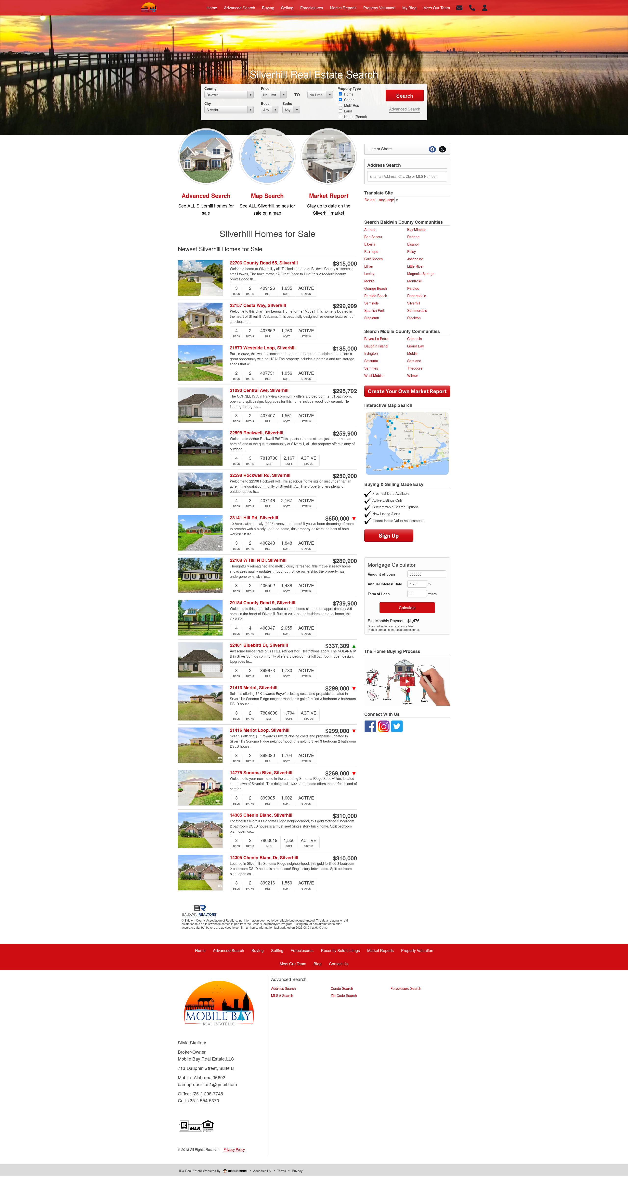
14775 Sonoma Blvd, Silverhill (261, 772)
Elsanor (413, 244)
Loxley (369, 273)
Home (348, 94)
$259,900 (345, 433)
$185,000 (345, 348)
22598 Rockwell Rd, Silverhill (260, 475)
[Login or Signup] (484, 7)
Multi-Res (351, 105)
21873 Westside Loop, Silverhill (263, 347)
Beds (265, 103)
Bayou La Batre (376, 338)
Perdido (413, 288)
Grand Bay (415, 346)
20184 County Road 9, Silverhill (262, 602)
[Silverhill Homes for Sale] (206, 155)
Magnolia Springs (420, 273)
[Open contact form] (459, 7)
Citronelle (414, 338)
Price (265, 88)
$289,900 (345, 561)
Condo (348, 99)
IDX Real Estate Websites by (200, 1170)
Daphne (413, 236)
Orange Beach (375, 288)
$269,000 (341, 773)
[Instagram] (384, 725)
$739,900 (345, 603)
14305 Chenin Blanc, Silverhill (261, 815)
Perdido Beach (375, 295)
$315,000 (345, 263)
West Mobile (373, 375)
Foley (411, 251)
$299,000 (341, 688)
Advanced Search (404, 109)
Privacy (297, 1170)
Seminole (371, 303)
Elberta (369, 244)
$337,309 (341, 646)
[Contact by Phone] (472, 7)
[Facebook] (370, 725)
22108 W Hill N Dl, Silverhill (258, 560)
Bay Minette (416, 229)
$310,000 (345, 815)
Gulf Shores (373, 258)
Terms (281, 1170)
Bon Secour (373, 236)
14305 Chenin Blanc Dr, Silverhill (264, 857)
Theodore (414, 368)
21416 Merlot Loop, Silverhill (259, 730)
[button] (407, 681)
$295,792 (345, 391)
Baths (287, 103)
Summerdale (417, 310)
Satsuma (371, 360)
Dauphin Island (376, 346)
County (210, 88)
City (207, 103)
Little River (415, 266)
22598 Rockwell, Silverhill (256, 432)
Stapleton (371, 317)
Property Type (349, 88)
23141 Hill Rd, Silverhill (254, 517)
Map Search (267, 195)
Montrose (414, 280)
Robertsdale (416, 295)
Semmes (371, 368)
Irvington (371, 353)
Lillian (368, 266)
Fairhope (371, 251)
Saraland (414, 360)
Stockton (414, 317)
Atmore (370, 229)
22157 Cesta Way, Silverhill (258, 305)
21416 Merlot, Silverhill (253, 687)
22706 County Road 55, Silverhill (264, 262)
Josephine (415, 258)
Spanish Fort (374, 310)
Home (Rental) (355, 116)
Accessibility (262, 1170)
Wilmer (412, 375)
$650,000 (341, 518)
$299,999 (345, 306)
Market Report (328, 195)
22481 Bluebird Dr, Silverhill (259, 645)
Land (347, 111)
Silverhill (413, 303)
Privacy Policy (234, 1149)
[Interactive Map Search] (407, 443)
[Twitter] (397, 725)
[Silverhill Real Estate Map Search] (267, 155)
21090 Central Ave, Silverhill (259, 390)
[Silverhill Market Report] (329, 155)
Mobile (369, 280)
